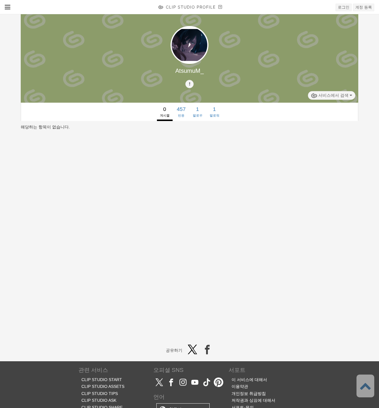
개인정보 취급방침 (249, 393)
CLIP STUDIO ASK (98, 400)
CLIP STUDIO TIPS (99, 393)
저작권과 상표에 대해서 (253, 400)
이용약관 (240, 386)
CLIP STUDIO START (101, 379)
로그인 (343, 7)
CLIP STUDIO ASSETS (102, 386)
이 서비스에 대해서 (249, 379)
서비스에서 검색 (333, 95)
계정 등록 (363, 7)
